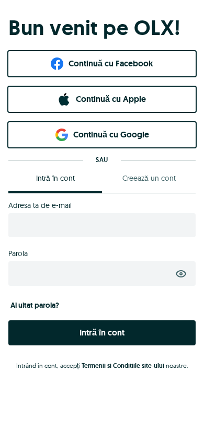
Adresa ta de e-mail (40, 205)
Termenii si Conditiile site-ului (123, 366)
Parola (18, 253)
